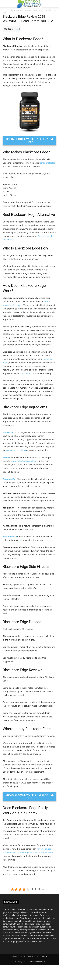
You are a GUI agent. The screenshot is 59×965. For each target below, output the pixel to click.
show (17, 29)
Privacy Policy (33, 957)
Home (5, 10)
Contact (44, 957)
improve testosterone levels (24, 461)
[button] (55, 3)
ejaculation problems (15, 450)
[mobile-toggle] (4, 3)
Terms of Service (18, 957)
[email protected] (47, 163)
